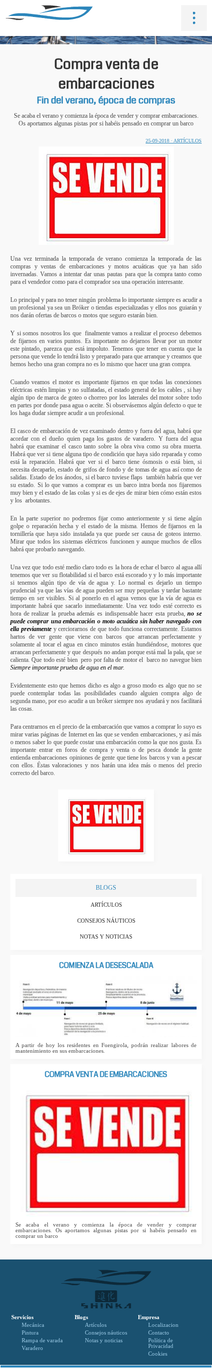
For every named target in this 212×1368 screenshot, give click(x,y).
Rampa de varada (42, 1340)
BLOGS (106, 887)
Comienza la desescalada (106, 965)
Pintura (30, 1333)
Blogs (81, 1317)
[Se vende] (105, 861)
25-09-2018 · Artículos (174, 140)
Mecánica (33, 1325)
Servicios (22, 1317)
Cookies (157, 1354)
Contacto (158, 1333)
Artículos (106, 905)
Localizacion (163, 1325)
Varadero (32, 1348)
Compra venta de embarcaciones (106, 1074)
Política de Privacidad (160, 1343)
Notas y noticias (106, 937)
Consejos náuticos (106, 921)
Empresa (149, 1317)
